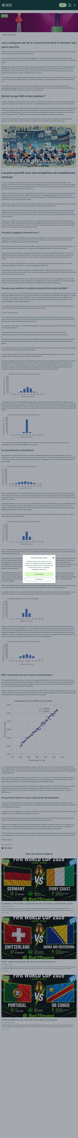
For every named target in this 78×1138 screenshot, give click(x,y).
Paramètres (39, 579)
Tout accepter (39, 574)
